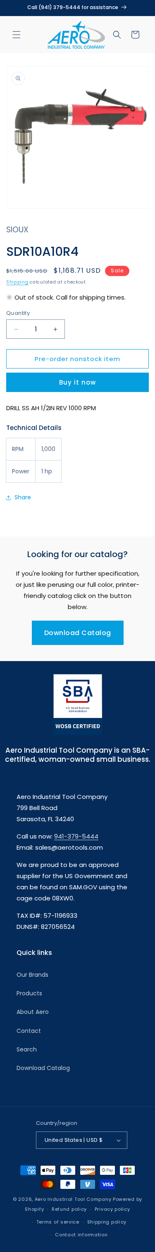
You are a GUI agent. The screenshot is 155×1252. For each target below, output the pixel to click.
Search (27, 1049)
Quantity (18, 313)
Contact (29, 1031)
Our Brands (32, 975)
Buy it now (77, 382)
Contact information (81, 1234)
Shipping (17, 282)
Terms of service (57, 1222)
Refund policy (69, 1209)
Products (29, 993)
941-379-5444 (76, 836)
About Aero (33, 1012)
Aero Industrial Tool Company (73, 1199)
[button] (16, 35)
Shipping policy (107, 1222)
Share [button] (22, 497)
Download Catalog (77, 633)
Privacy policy (112, 1209)
